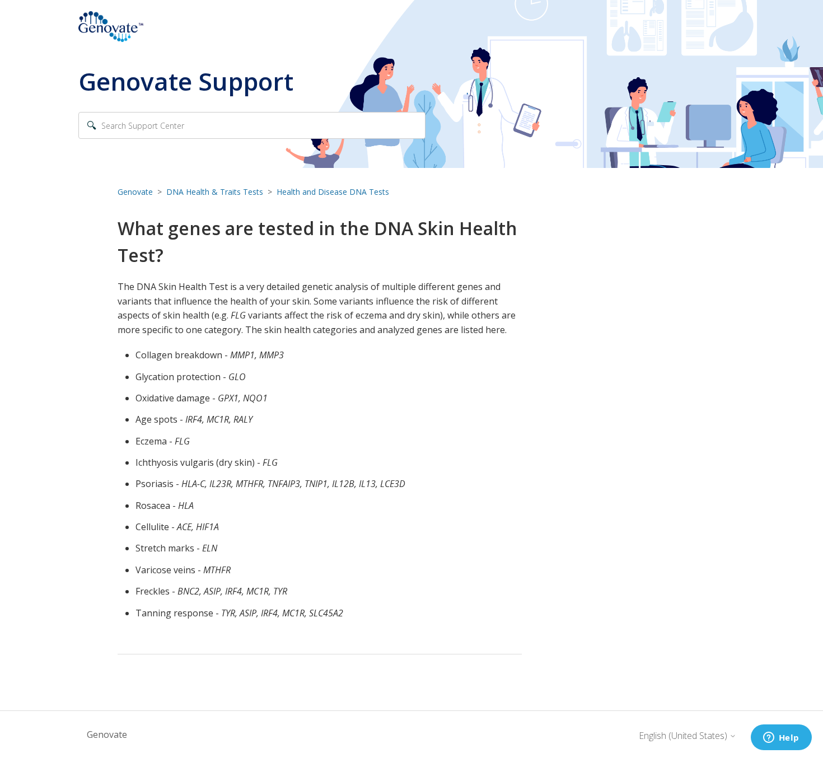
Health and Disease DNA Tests (333, 191)
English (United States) (684, 736)
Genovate (135, 191)
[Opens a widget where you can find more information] (781, 738)
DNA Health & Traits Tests (214, 191)
